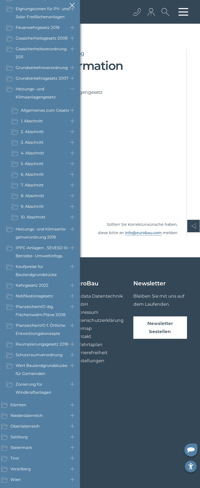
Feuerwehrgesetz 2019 (37, 27)
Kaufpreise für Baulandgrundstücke (36, 270)
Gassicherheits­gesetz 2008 (42, 38)
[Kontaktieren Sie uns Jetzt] (137, 12)
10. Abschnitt (33, 217)
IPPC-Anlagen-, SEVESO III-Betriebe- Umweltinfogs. (42, 251)
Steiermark (21, 447)
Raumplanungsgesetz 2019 (42, 344)
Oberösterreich (25, 426)
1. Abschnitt (32, 120)
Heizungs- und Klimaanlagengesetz (36, 92)
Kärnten (18, 404)
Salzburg (19, 436)
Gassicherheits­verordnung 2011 (41, 52)
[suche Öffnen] (164, 16)
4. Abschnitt (32, 153)
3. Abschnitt (32, 142)
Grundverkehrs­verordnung (42, 67)
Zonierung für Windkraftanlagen (33, 388)
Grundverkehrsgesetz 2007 (42, 78)
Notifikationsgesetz (34, 295)
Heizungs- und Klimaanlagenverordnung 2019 (41, 233)
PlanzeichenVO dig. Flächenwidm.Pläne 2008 (41, 310)
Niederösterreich (26, 415)
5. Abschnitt (32, 163)
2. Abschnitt (32, 131)
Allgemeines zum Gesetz (45, 110)
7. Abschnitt (32, 185)
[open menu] (183, 12)
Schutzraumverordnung (39, 354)
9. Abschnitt (32, 206)
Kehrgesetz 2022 (32, 285)
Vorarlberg (20, 468)
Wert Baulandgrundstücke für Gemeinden (41, 369)
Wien (15, 479)
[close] (71, 5)
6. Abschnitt (32, 174)
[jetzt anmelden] (151, 12)
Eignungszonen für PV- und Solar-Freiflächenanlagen (43, 12)
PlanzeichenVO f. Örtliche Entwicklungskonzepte (40, 329)
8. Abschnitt (32, 195)
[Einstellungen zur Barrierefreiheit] (191, 466)
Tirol (14, 458)
